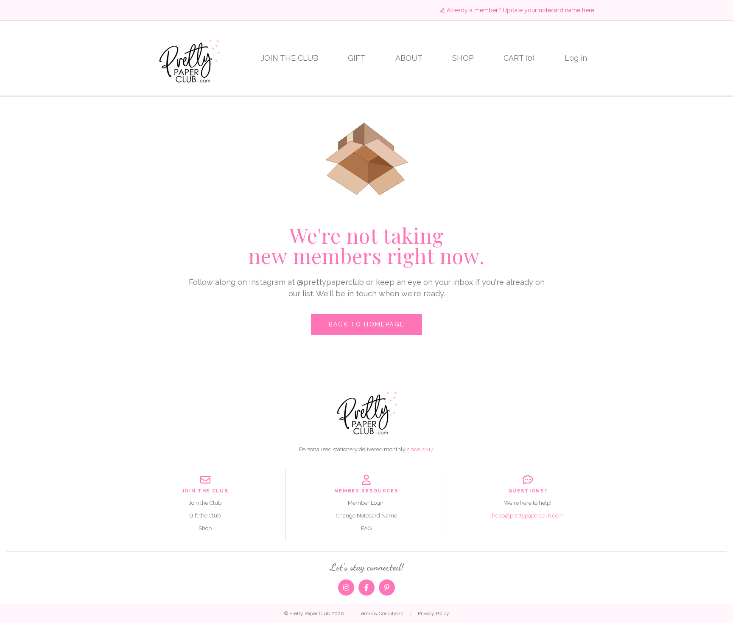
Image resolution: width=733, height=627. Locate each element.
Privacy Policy (433, 613)
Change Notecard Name (366, 515)
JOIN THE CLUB (289, 57)
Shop (205, 528)
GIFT (356, 57)
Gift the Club (205, 515)
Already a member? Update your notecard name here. (521, 10)
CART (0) (519, 57)
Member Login (366, 503)
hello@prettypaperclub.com (528, 515)
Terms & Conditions (380, 613)
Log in (576, 57)
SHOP (463, 57)
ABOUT (408, 57)
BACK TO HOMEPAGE (366, 324)
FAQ (366, 528)
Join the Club (205, 503)
